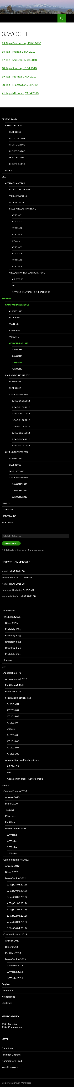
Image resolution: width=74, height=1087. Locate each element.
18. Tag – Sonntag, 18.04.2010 (19, 68)
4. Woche (17, 368)
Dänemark (7, 509)
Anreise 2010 (15, 311)
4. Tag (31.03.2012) (21, 420)
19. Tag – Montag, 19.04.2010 (19, 76)
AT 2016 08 (17, 266)
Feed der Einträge (11, 1054)
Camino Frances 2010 (17, 304)
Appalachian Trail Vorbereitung (27, 272)
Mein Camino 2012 (18, 394)
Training (14, 324)
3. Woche (17, 362)
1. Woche (17, 349)
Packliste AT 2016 (18, 196)
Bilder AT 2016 (16, 202)
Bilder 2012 (15, 388)
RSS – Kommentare (12, 1027)
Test (14, 285)
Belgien (6, 503)
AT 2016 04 (17, 234)
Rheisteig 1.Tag (17, 138)
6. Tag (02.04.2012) (21, 432)
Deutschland (9, 119)
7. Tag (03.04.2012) (21, 439)
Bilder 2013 (15, 464)
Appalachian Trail (15, 183)
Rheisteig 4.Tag (17, 157)
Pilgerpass (14, 330)
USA (4, 176)
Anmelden (7, 1048)
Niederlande (9, 516)
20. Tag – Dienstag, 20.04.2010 (20, 84)
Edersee (9, 170)
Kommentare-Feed (12, 1060)
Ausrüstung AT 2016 (19, 189)
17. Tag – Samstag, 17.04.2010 (19, 59)
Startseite (7, 522)
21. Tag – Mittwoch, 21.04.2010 (20, 93)
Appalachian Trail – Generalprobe (31, 292)
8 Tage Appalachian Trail (22, 208)
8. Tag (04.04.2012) (21, 445)
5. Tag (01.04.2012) (21, 426)
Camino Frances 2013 (16, 452)
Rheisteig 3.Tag (17, 151)
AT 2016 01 (17, 215)
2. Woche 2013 (19, 490)
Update (16, 240)
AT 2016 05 (17, 247)
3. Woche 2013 (19, 496)
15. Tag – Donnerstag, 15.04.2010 (21, 43)
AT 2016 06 (17, 253)
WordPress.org (10, 1067)
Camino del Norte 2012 (17, 375)
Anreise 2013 (15, 458)
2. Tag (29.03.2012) (21, 407)
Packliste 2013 (16, 471)
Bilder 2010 (15, 317)
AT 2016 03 (17, 228)
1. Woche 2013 (19, 484)
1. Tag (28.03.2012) (21, 400)
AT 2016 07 (17, 260)
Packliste (14, 336)
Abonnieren (11, 543)
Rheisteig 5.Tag (17, 164)
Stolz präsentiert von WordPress (16, 1082)
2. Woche (17, 356)
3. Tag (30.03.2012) (21, 413)
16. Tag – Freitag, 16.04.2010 (18, 51)
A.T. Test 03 (17, 279)
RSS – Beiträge (9, 1024)
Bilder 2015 (15, 132)
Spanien (6, 298)
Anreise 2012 (15, 381)
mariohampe (8, 577)
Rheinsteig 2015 (13, 125)
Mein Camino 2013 (18, 477)
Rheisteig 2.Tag (17, 144)
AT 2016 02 (17, 221)
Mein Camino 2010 (18, 343)
